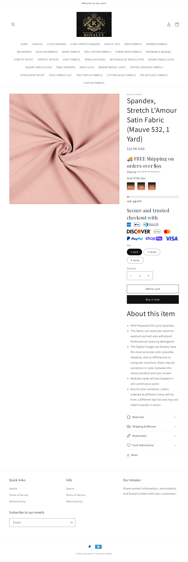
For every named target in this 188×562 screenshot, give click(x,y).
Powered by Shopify (103, 553)
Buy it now (153, 299)
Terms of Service (18, 495)
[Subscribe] (71, 522)
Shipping (131, 171)
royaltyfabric (88, 553)
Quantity (131, 268)
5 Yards (135, 260)
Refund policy (17, 501)
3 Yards (151, 252)
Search (13, 488)
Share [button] (134, 455)
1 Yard (134, 252)
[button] (13, 24)
